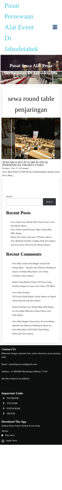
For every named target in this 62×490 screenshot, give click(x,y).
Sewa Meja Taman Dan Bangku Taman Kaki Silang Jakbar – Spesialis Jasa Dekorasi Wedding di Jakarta (34, 267)
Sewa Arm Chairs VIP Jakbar (42, 286)
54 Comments (24, 168)
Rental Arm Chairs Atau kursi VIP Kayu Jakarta (31, 237)
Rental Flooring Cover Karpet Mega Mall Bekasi (33, 307)
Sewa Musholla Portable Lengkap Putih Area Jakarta (33, 241)
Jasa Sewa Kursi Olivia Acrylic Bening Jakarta (30, 245)
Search (9, 196)
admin (7, 168)
